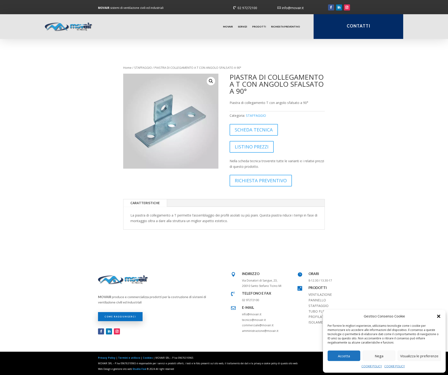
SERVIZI (242, 26)
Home (127, 67)
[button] (438, 316)
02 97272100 (247, 8)
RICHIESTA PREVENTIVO (285, 26)
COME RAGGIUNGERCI (120, 316)
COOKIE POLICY (371, 366)
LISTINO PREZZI (252, 147)
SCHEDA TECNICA (254, 130)
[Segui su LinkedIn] (339, 7)
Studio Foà (139, 369)
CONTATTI (358, 25)
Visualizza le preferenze (419, 356)
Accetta (344, 356)
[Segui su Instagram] (347, 7)
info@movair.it (293, 8)
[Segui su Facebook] (331, 7)
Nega (379, 356)
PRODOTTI (259, 26)
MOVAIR (228, 26)
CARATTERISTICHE (145, 203)
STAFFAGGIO (143, 67)
